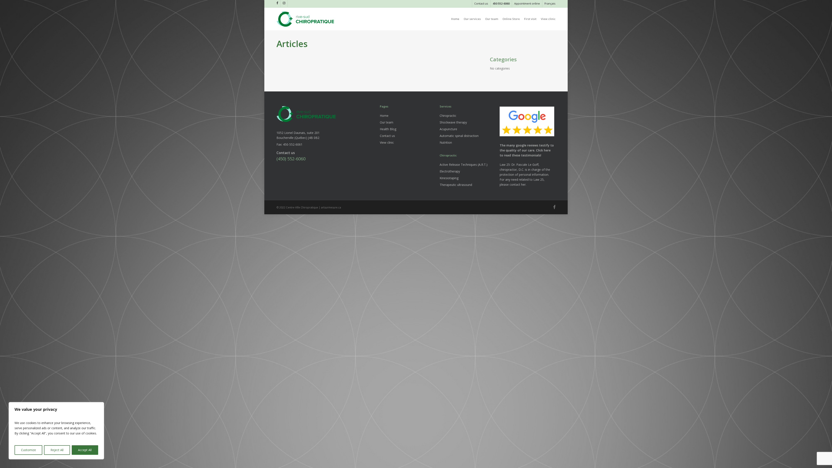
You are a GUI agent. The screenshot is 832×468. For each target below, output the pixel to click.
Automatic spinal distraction (459, 136)
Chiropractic (448, 116)
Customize (28, 450)
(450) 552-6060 (291, 159)
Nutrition (446, 142)
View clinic (387, 142)
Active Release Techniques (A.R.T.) (464, 164)
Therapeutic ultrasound (456, 185)
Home (384, 116)
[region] (56, 430)
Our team (386, 122)
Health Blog (388, 129)
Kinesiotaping (449, 178)
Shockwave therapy (453, 122)
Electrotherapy (450, 171)
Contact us (387, 136)
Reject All (56, 450)
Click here (543, 150)
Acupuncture (448, 129)
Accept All (85, 450)
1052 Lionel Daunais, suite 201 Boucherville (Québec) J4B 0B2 (298, 135)
